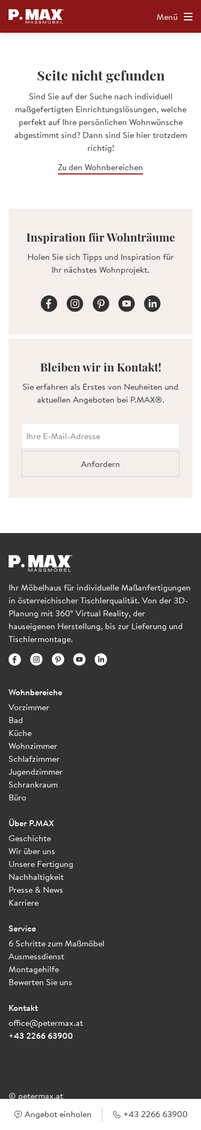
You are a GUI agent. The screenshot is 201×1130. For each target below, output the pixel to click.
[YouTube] (126, 302)
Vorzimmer (29, 707)
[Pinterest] (100, 302)
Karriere (24, 902)
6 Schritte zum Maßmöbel (57, 943)
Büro (17, 797)
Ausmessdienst (36, 956)
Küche (20, 733)
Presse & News (36, 889)
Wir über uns (32, 851)
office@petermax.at (46, 1023)
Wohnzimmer (33, 746)
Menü (167, 17)
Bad (16, 720)
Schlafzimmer (34, 758)
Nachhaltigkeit (36, 877)
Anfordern (100, 464)
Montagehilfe (34, 969)
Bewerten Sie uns (40, 982)
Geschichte (30, 838)
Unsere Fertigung (41, 864)
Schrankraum (33, 784)
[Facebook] (49, 302)
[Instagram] (75, 302)
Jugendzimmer (36, 771)
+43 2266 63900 (41, 1035)
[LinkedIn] (152, 302)
